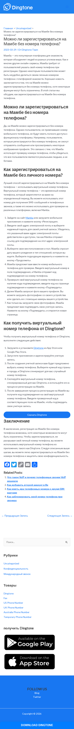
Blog (37, 692)
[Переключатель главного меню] (67, 6)
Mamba (29, 217)
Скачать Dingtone (37, 414)
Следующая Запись (59, 515)
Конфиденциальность (16, 568)
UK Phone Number (13, 607)
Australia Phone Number (16, 612)
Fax (5, 598)
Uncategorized (11, 563)
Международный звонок (17, 573)
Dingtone (39, 347)
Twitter (37, 696)
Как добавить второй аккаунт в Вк (27, 484)
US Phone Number (13, 602)
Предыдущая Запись (15, 515)
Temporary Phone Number (17, 616)
